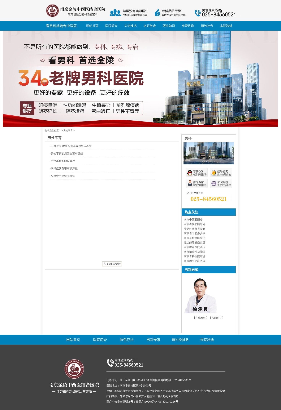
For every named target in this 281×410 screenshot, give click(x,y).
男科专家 (153, 340)
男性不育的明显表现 (63, 161)
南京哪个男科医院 (194, 260)
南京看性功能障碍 (194, 224)
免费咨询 (188, 25)
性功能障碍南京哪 (194, 242)
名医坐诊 (150, 25)
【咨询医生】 (217, 317)
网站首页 (92, 25)
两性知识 (169, 25)
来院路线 (226, 25)
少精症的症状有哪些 (63, 175)
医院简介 (111, 25)
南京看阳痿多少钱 (194, 233)
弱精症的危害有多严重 (64, 168)
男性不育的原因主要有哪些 (67, 153)
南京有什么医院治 (194, 237)
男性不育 (68, 130)
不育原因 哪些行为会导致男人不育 (71, 146)
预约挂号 (207, 25)
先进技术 (130, 25)
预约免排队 (180, 340)
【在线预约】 (201, 317)
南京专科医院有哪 (194, 256)
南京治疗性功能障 (194, 251)
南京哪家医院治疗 (194, 247)
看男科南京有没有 (194, 228)
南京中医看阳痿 (193, 219)
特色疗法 (127, 340)
